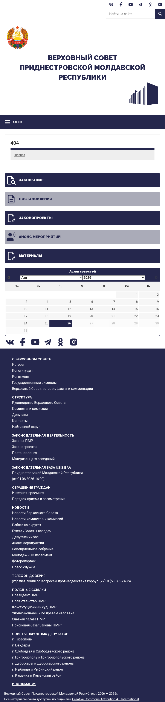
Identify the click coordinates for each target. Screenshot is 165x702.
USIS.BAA (63, 468)
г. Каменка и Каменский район (36, 675)
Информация (24, 684)
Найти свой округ (26, 427)
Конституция (22, 371)
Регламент (20, 377)
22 (136, 316)
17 (25, 316)
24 (25, 323)
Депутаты (20, 415)
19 (69, 316)
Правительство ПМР (29, 601)
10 (25, 309)
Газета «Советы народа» (31, 531)
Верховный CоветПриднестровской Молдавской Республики (82, 67)
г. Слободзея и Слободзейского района (43, 651)
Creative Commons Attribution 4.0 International (105, 699)
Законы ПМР (31, 180)
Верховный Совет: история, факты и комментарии (52, 389)
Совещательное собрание (32, 549)
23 (157, 316)
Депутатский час (25, 537)
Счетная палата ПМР (28, 619)
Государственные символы (34, 383)
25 (46, 323)
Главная (19, 155)
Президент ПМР (25, 595)
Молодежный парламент (32, 555)
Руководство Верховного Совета (39, 403)
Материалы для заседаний (33, 459)
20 (91, 316)
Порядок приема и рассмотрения (38, 499)
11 (46, 309)
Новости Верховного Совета (35, 513)
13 (91, 309)
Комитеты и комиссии (30, 409)
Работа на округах (26, 525)
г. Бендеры (21, 645)
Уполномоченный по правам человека (43, 613)
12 (69, 309)
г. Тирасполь (22, 639)
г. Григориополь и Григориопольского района (48, 657)
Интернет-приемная (28, 493)
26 (69, 323)
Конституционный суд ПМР (34, 607)
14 (113, 309)
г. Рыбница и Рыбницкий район (37, 669)
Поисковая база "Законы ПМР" (37, 625)
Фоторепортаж (24, 561)
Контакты (20, 421)
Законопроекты (36, 218)
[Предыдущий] (9, 277)
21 (113, 316)
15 (136, 309)
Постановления (35, 199)
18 (46, 316)
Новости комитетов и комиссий (37, 519)
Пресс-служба (23, 567)
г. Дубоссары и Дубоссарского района (42, 663)
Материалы (30, 256)
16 (157, 309)
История (18, 365)
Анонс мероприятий (40, 237)
